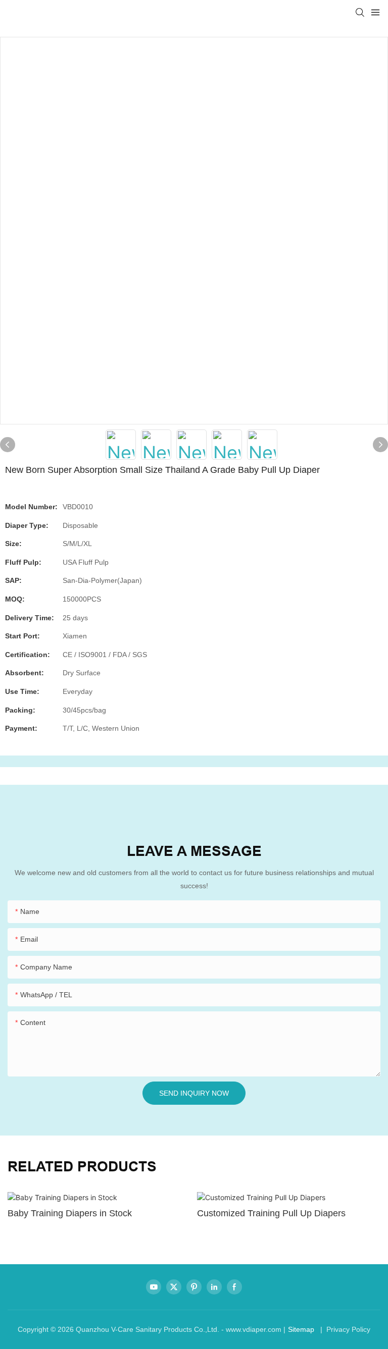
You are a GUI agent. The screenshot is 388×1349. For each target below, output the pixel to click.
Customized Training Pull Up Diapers (271, 1213)
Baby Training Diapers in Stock (70, 1213)
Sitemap (301, 1329)
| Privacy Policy (344, 1329)
